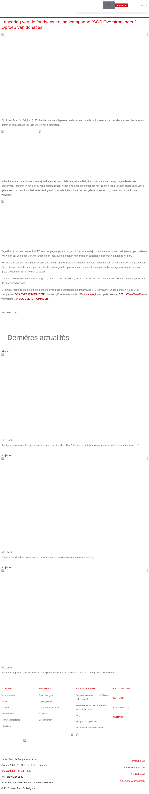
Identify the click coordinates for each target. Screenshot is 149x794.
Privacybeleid (138, 761)
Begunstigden (121, 688)
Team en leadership (10, 719)
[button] (112, 13)
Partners (118, 698)
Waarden (5, 707)
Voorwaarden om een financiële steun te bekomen (91, 707)
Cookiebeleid (138, 774)
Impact (4, 701)
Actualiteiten (121, 707)
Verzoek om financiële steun (89, 727)
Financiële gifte (46, 695)
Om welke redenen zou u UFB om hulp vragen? (92, 697)
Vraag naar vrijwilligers (86, 721)
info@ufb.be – (9, 771)
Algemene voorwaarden (132, 781)
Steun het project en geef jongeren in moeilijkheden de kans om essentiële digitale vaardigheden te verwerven (58, 672)
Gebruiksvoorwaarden (133, 767)
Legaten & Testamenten (50, 707)
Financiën (6, 726)
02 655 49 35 (24, 771)
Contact (118, 717)
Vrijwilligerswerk (46, 701)
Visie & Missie (8, 695)
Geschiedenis (8, 713)
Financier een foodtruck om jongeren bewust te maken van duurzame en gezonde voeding (47, 557)
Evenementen (45, 719)
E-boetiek (43, 713)
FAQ (78, 715)
